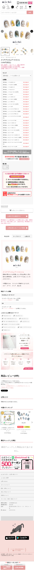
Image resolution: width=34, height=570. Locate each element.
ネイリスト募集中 (17, 554)
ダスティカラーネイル (9, 327)
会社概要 (3, 554)
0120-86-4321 (23, 3)
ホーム (2, 57)
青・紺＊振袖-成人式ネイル (10, 321)
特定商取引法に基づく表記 (8, 555)
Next (31, 31)
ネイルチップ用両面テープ (8, 300)
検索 (30, 12)
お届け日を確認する (14, 216)
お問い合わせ (9, 554)
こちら (7, 384)
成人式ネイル (7, 315)
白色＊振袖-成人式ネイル (10, 318)
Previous (2, 31)
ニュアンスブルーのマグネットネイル (24, 430)
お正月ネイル (26, 321)
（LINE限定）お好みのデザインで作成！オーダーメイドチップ (8, 429)
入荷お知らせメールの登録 (16, 228)
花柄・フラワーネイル (25, 327)
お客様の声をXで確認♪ (7, 388)
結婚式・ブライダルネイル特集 (11, 324)
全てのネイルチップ (11, 57)
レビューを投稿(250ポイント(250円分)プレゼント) (15, 386)
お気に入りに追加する (17, 210)
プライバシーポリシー (27, 554)
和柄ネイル (7, 330)
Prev (2, 422)
